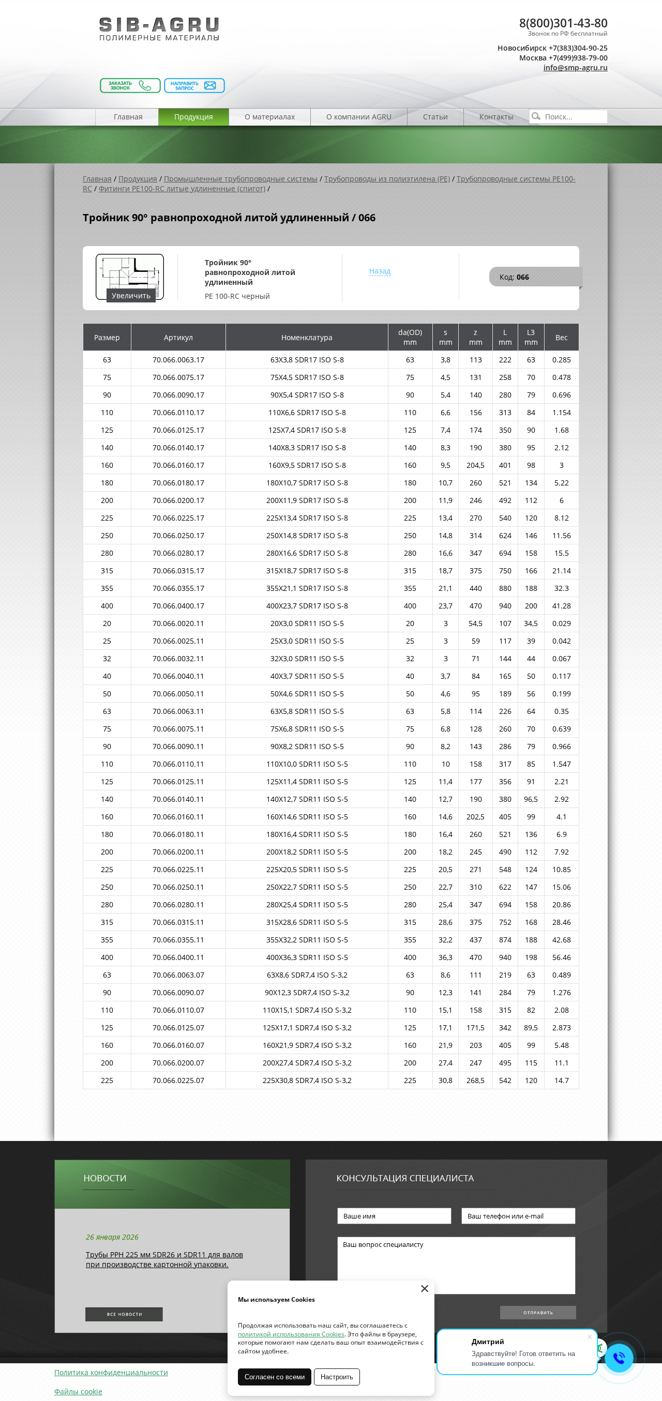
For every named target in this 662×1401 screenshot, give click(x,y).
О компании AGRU (359, 116)
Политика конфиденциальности (111, 1372)
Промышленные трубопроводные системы (241, 179)
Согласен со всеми (275, 1377)
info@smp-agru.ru (576, 67)
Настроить (337, 1377)
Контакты (496, 116)
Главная (128, 116)
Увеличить (131, 295)
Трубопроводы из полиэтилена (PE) (387, 179)
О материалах (270, 116)
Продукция (193, 116)
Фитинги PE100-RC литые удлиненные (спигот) (182, 188)
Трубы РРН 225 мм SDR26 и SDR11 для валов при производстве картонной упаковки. (164, 1259)
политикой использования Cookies (291, 1334)
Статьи (435, 116)
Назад (379, 271)
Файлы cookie (78, 1391)
